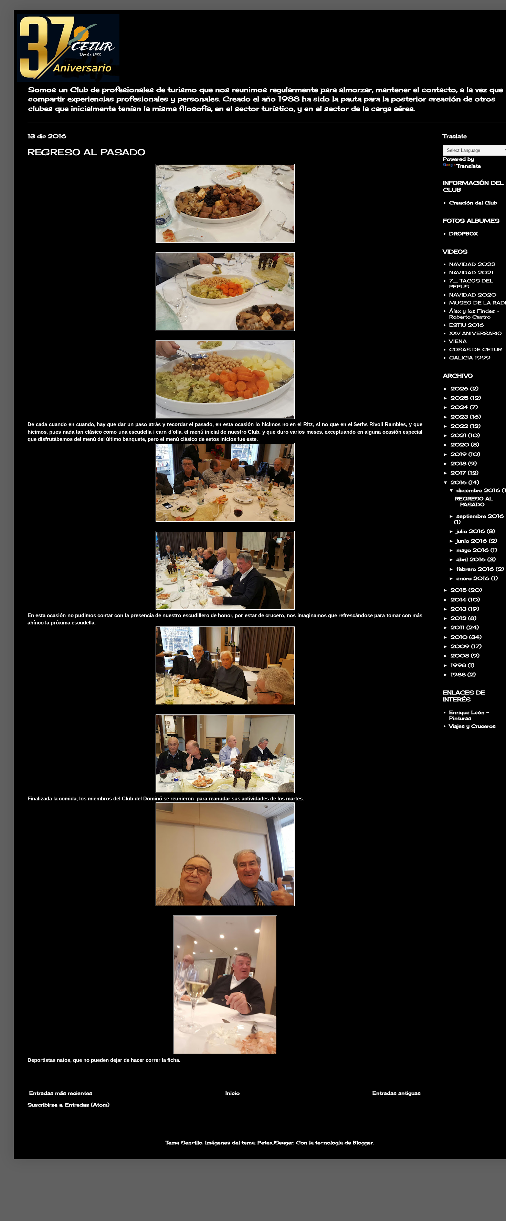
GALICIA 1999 (470, 357)
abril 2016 (471, 559)
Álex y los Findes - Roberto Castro (474, 314)
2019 (459, 454)
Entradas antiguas (396, 1093)
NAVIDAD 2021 (471, 272)
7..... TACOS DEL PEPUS (471, 283)
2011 (458, 627)
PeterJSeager (275, 1142)
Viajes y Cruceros (472, 726)
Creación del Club (473, 203)
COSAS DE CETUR (475, 349)
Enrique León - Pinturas (469, 715)
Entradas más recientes (60, 1093)
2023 (460, 417)
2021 (459, 435)
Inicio (232, 1093)
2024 (460, 407)
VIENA (458, 341)
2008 (461, 655)
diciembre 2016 (479, 490)
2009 (461, 646)
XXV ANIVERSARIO (475, 333)
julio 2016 (471, 531)
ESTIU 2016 (466, 325)
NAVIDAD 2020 (472, 295)
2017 (459, 473)
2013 (459, 609)
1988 (459, 674)
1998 (459, 665)
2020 (461, 444)
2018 (459, 463)
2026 (460, 388)
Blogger (363, 1142)
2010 (460, 637)
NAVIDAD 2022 (472, 264)
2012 (459, 618)
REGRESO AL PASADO (86, 151)
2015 (459, 590)
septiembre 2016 (480, 516)
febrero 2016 (476, 569)
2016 (459, 482)
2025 (460, 398)
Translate (469, 166)
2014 (459, 599)
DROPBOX (463, 233)
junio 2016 (472, 541)
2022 (460, 426)
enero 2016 (473, 578)
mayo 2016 (473, 550)
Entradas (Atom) (87, 1105)
